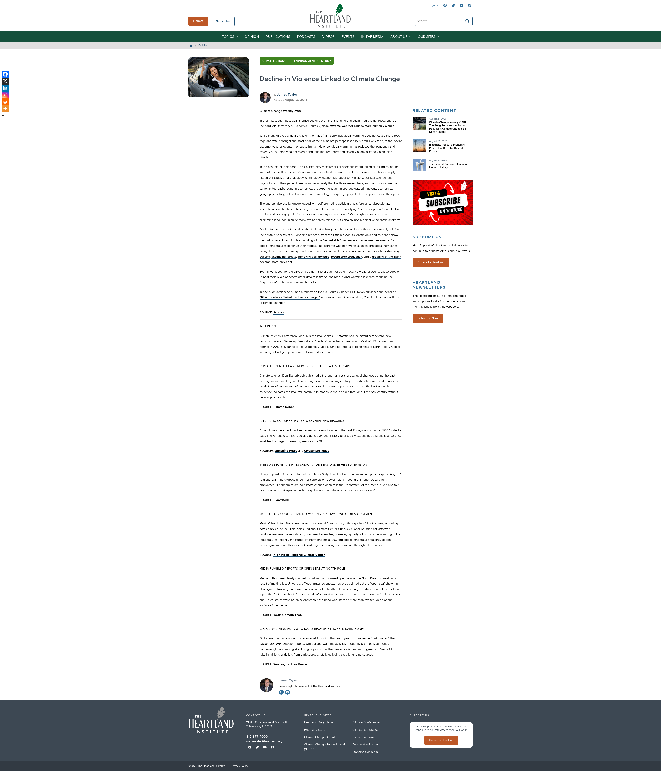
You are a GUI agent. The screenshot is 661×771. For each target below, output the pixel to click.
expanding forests (283, 256)
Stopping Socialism (365, 752)
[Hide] (3, 115)
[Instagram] (5, 95)
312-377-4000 (257, 736)
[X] (5, 81)
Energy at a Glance (365, 744)
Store (434, 6)
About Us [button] (399, 37)
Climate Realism (363, 737)
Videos (328, 37)
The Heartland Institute (330, 15)
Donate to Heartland (431, 262)
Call (281, 692)
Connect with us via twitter (453, 5)
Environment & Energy (312, 61)
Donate (198, 21)
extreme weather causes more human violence (362, 126)
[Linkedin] (5, 88)
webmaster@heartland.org (264, 741)
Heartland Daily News (318, 722)
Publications (278, 37)
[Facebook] (5, 74)
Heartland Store (314, 729)
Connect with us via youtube (461, 5)
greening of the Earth (386, 256)
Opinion (252, 37)
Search (467, 21)
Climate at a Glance (365, 729)
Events (348, 37)
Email (287, 692)
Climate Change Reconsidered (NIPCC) (324, 747)
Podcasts (306, 37)
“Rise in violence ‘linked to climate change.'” (290, 297)
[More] (5, 108)
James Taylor (287, 94)
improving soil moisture (313, 256)
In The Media (372, 37)
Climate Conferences (366, 722)
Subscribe (223, 21)
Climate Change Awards (320, 737)
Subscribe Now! (428, 318)
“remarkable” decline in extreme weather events (356, 240)
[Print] (5, 101)
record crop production (346, 256)
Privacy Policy (239, 766)
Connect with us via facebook (445, 5)
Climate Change (275, 61)
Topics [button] (228, 37)
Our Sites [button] (426, 37)
